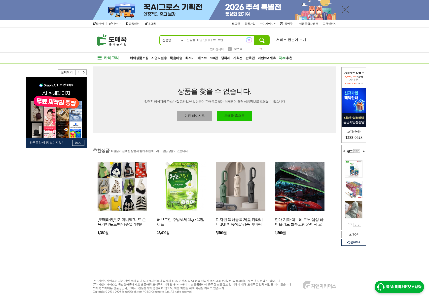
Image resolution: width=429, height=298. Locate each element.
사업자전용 (159, 58)
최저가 (190, 58)
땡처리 (225, 58)
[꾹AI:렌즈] (249, 40)
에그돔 (152, 23)
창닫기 (78, 142)
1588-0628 (353, 137)
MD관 (214, 58)
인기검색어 (217, 49)
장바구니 (289, 23)
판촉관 (250, 58)
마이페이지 (267, 23)
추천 (285, 58)
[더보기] (356, 151)
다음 (84, 72)
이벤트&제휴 (267, 58)
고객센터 (328, 23)
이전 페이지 (355, 225)
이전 (78, 72)
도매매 (100, 23)
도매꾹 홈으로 (234, 116)
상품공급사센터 (309, 23)
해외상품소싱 (139, 58)
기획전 (238, 58)
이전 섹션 (344, 151)
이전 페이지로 (194, 116)
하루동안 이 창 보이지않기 (47, 142)
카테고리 (111, 58)
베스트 (202, 58)
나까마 (116, 23)
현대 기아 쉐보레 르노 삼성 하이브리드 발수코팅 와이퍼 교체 (299, 222)
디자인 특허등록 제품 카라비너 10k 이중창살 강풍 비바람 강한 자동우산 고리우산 (239, 222)
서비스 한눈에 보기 (291, 40)
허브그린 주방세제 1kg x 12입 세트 (181, 221)
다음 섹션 (363, 151)
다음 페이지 (359, 225)
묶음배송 (176, 58)
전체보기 (67, 72)
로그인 (236, 23)
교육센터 (134, 23)
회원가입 (250, 23)
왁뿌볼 (238, 48)
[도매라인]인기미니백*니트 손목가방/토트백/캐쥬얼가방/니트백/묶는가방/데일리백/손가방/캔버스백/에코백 (122, 222)
